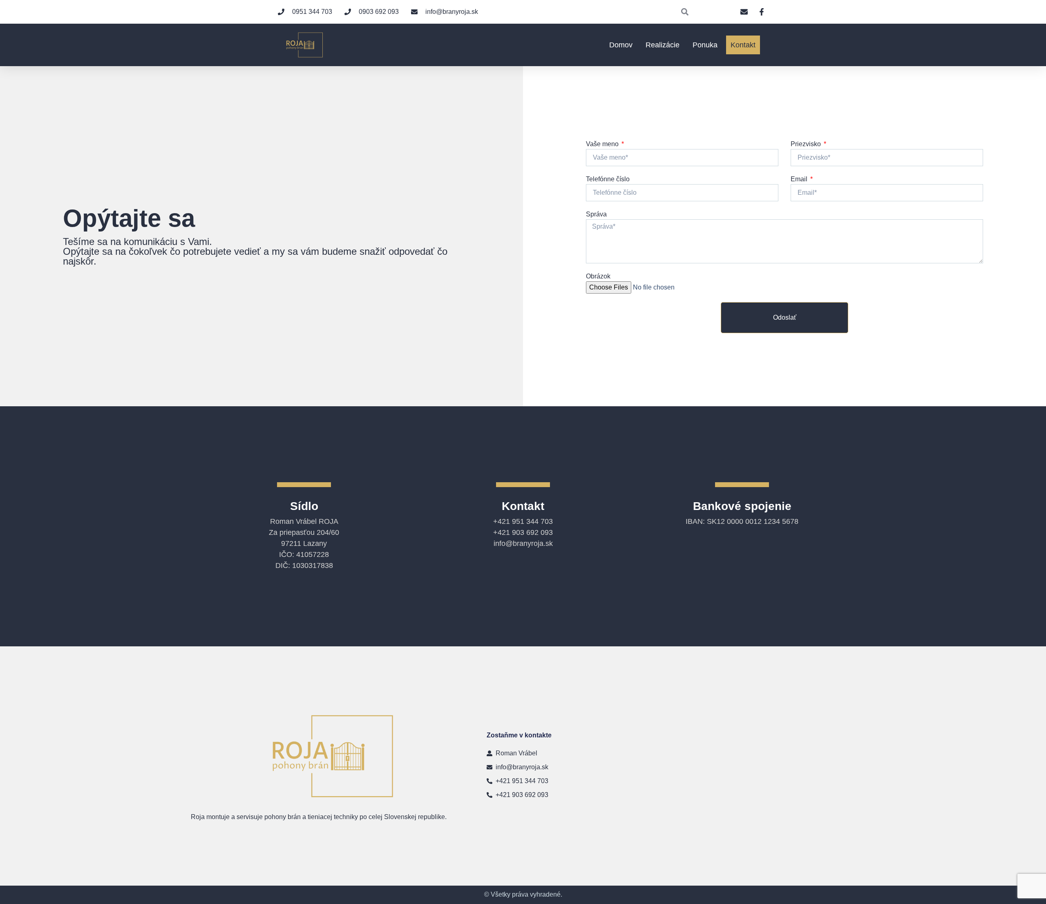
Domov (621, 45)
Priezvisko (806, 143)
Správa (596, 214)
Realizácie (662, 45)
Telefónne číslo (608, 179)
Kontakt (743, 45)
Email (800, 179)
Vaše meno (603, 143)
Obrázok (598, 276)
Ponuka (705, 45)
